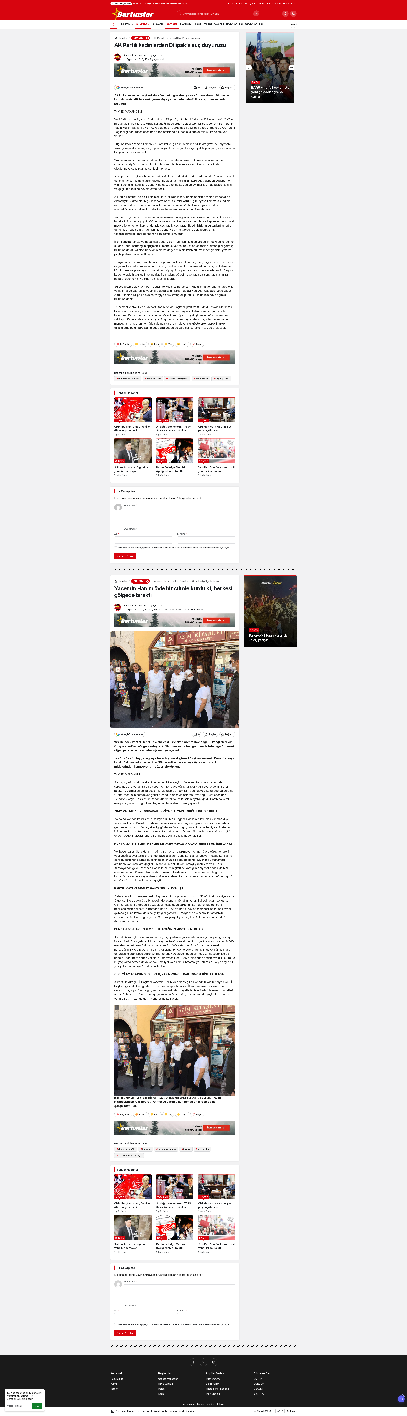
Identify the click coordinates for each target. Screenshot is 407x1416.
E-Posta (182, 533)
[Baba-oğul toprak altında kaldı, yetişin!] (270, 611)
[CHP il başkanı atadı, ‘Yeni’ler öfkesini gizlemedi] (133, 416)
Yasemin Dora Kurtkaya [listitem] (129, 1155)
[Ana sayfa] (113, 24)
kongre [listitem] (186, 1149)
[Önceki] (249, 67)
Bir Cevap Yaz (126, 491)
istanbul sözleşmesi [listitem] (177, 378)
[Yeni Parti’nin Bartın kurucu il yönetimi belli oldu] (216, 457)
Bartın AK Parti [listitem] (153, 378)
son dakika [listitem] (202, 1149)
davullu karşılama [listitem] (166, 1149)
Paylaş (293, 1411)
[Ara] (285, 14)
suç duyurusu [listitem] (221, 378)
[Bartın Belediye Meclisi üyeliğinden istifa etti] (174, 457)
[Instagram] (213, 1362)
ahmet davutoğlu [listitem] (126, 1149)
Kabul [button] (36, 1406)
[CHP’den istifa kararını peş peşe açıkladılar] (216, 416)
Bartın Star (130, 55)
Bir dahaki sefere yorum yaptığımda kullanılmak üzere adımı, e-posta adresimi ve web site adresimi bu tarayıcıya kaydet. (174, 547)
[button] (293, 14)
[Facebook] (193, 1362)
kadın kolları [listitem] (201, 378)
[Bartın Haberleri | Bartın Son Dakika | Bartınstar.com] (132, 13)
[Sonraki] (291, 67)
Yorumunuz (131, 505)
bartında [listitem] (146, 1149)
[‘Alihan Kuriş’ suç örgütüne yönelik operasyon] (133, 457)
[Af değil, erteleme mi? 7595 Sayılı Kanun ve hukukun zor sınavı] (174, 416)
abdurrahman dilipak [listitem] (128, 378)
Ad (116, 533)
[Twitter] (203, 1362)
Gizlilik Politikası (14, 1406)
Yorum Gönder (125, 556)
